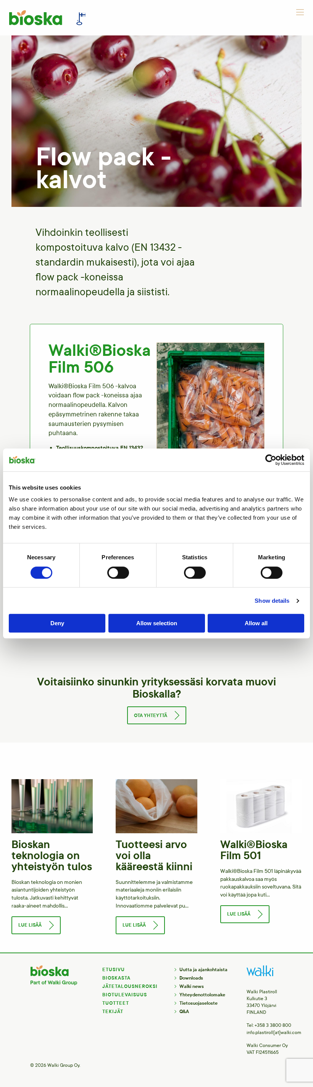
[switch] (118, 573)
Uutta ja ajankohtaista (203, 970)
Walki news (191, 986)
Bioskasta (116, 978)
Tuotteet (115, 1003)
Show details (272, 600)
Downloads (191, 978)
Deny (57, 623)
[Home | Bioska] (47, 17)
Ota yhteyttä (150, 715)
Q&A (184, 1012)
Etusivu (113, 970)
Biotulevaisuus (124, 995)
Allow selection (156, 623)
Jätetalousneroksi (130, 986)
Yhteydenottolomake (202, 995)
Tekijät (112, 1012)
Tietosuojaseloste (198, 1003)
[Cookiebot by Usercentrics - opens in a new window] (270, 460)
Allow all (256, 623)
